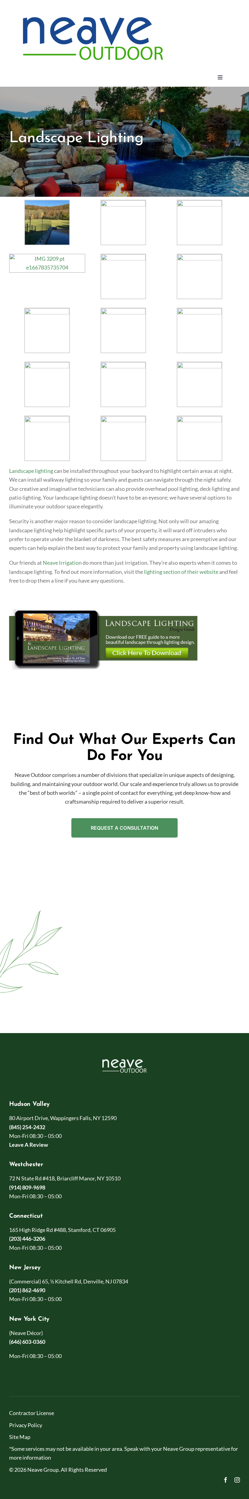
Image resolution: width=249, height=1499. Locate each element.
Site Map (19, 1437)
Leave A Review (28, 1144)
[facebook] (225, 1480)
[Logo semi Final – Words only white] (124, 1058)
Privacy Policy (25, 1425)
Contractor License (31, 1413)
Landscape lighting (31, 470)
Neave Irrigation (62, 562)
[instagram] (237, 1480)
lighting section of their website (181, 571)
